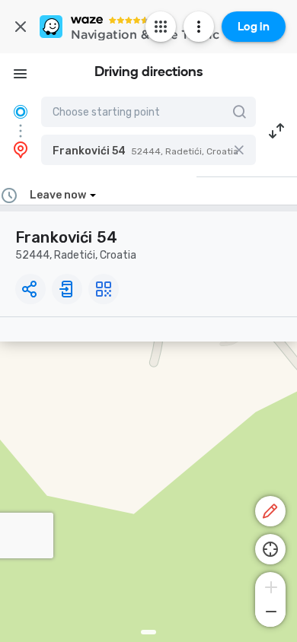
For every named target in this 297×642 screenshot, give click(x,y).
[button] (148, 150)
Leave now (58, 195)
